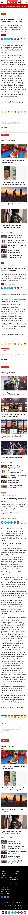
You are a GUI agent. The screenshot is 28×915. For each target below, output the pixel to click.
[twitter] (5, 39)
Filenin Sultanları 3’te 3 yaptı (12, 457)
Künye (9, 902)
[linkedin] (15, 39)
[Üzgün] (25, 109)
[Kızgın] (15, 109)
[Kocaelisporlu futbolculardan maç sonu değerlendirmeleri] (14, 405)
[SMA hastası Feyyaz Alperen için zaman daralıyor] (14, 151)
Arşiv (11, 881)
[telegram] (11, 39)
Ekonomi (4, 871)
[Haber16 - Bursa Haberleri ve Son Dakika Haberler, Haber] (14, 2)
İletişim (13, 902)
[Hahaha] (18, 109)
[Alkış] (5, 109)
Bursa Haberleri (6, 869)
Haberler (5, 10)
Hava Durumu (4, 887)
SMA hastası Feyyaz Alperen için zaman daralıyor (13, 161)
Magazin (4, 873)
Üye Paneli (13, 877)
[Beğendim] (2, 109)
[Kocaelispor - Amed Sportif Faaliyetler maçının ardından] (14, 426)
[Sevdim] (9, 109)
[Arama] (26, 2)
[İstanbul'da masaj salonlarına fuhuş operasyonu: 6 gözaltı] (14, 216)
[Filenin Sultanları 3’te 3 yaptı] (14, 448)
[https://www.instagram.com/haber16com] (8, 897)
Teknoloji (4, 875)
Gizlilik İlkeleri (19, 902)
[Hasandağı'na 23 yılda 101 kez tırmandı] (14, 194)
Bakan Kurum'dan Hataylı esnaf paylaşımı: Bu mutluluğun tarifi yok (13, 183)
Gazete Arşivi (13, 883)
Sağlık (16, 873)
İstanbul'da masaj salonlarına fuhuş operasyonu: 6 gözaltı (12, 226)
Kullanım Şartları (18, 905)
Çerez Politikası (9, 905)
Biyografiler (4, 877)
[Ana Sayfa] (1, 10)
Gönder (5, 134)
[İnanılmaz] (22, 109)
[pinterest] (18, 39)
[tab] (5, 118)
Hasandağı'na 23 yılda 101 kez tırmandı (12, 205)
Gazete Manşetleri (5, 889)
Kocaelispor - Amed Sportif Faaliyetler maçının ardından (12, 437)
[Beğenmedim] (12, 109)
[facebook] (2, 39)
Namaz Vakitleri (5, 893)
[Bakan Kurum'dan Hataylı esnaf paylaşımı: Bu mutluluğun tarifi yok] (14, 173)
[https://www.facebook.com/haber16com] (2, 897)
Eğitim (16, 869)
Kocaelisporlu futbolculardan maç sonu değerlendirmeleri (13, 415)
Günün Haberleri (14, 879)
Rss (5, 902)
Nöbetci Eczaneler (5, 891)
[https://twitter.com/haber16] (5, 897)
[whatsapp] (8, 39)
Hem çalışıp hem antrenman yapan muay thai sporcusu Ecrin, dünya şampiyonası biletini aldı (13, 394)
